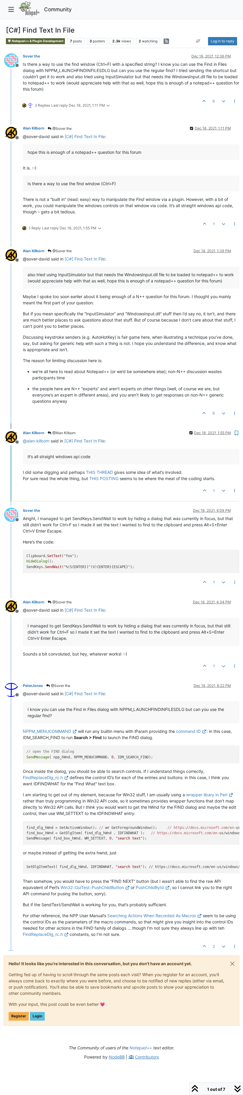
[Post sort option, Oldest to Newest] (198, 41)
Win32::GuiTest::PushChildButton (92, 887)
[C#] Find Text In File (85, 136)
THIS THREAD (99, 472)
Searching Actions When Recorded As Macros (151, 915)
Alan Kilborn (33, 128)
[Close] (232, 964)
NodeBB (117, 1056)
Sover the (31, 56)
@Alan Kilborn (64, 433)
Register (18, 1016)
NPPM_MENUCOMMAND (47, 731)
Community (58, 9)
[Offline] (13, 60)
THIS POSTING (104, 478)
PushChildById (150, 887)
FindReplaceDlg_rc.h (43, 777)
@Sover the (62, 128)
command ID (188, 731)
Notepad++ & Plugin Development (37, 41)
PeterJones (33, 685)
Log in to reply (222, 41)
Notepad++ (141, 1047)
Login (37, 1016)
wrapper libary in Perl (206, 794)
